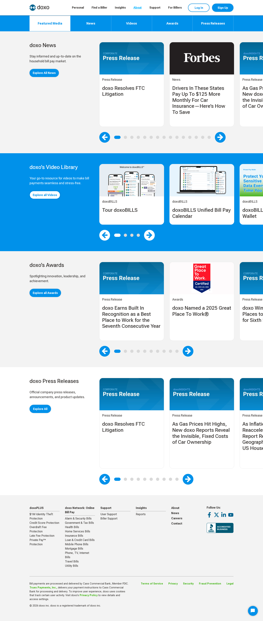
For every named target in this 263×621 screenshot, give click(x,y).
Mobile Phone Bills (76, 544)
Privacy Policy (89, 595)
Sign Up (223, 7)
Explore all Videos (45, 195)
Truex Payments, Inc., (43, 587)
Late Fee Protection (42, 535)
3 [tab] (131, 137)
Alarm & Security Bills (78, 518)
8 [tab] (164, 137)
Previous (104, 137)
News (90, 23)
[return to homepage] (39, 7)
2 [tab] (125, 137)
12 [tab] (189, 137)
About (137, 7)
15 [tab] (209, 137)
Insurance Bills (74, 535)
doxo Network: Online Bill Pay (79, 510)
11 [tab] (183, 137)
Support (154, 7)
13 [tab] (196, 137)
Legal (230, 583)
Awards (172, 23)
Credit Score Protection (44, 523)
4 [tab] (138, 137)
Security (188, 583)
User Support (108, 514)
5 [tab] (144, 137)
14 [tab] (202, 137)
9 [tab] (170, 137)
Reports (141, 514)
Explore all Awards (45, 293)
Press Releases (213, 23)
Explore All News (44, 73)
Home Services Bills (77, 531)
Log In (199, 7)
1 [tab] (117, 137)
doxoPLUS (37, 508)
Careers (176, 518)
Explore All (40, 409)
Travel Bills (72, 561)
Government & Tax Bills (79, 523)
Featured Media (50, 23)
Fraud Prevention (210, 583)
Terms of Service (152, 583)
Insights (120, 7)
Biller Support (108, 518)
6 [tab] (151, 137)
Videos (131, 23)
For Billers (175, 7)
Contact (176, 523)
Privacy (173, 583)
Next (220, 137)
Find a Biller (99, 7)
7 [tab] (157, 137)
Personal (78, 7)
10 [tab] (177, 137)
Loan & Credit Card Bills (80, 540)
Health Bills (72, 527)
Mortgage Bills (74, 548)
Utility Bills (71, 565)
